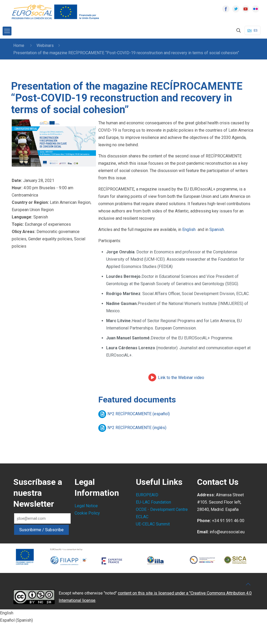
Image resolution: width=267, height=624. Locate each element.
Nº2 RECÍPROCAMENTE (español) (138, 413)
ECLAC (142, 516)
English (189, 229)
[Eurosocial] (56, 12)
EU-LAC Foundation (153, 502)
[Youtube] (245, 9)
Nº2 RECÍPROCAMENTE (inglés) (136, 427)
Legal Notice (86, 505)
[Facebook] (225, 9)
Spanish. (217, 229)
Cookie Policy (87, 513)
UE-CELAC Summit (153, 524)
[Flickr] (255, 9)
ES (256, 30)
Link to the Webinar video (181, 377)
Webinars (45, 45)
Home (18, 45)
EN (249, 30)
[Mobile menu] (7, 31)
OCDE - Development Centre (162, 509)
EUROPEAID (147, 494)
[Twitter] (235, 9)
